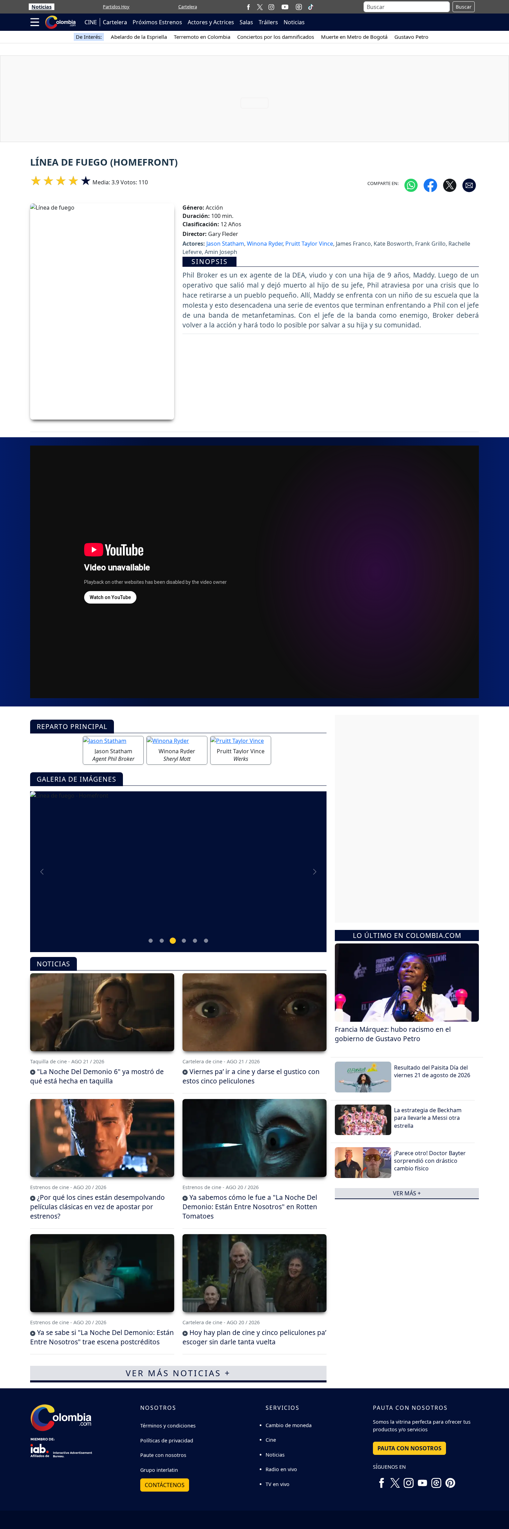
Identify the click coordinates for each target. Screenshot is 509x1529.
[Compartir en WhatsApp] (411, 184)
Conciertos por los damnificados (275, 36)
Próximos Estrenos (157, 22)
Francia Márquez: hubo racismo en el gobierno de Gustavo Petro (393, 1033)
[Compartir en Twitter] (450, 184)
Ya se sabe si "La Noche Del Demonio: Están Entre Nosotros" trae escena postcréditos (102, 1337)
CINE (90, 22)
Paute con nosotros (163, 1455)
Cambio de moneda (289, 1425)
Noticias (42, 6)
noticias (53, 963)
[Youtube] (285, 7)
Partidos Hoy (116, 6)
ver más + (407, 1193)
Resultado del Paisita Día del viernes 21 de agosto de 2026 (432, 1071)
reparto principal (72, 726)
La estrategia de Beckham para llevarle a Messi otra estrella (428, 1117)
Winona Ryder (265, 243)
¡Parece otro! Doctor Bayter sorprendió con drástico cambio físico (430, 1160)
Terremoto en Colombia (202, 36)
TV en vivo (277, 1484)
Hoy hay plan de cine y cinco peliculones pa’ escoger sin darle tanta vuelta (254, 1337)
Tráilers (268, 22)
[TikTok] (310, 6)
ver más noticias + (178, 1373)
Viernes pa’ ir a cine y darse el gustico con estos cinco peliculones (251, 1076)
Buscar (464, 6)
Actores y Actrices (211, 22)
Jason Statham (225, 243)
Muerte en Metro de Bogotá (354, 36)
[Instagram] (271, 6)
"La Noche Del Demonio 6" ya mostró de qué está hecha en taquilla (97, 1076)
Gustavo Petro (411, 36)
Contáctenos (165, 1485)
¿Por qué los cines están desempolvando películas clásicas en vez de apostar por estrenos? (97, 1207)
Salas (246, 22)
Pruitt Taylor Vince (309, 243)
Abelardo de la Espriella (139, 36)
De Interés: (89, 36)
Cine (271, 1439)
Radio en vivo (281, 1469)
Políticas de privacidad (166, 1440)
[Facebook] (248, 6)
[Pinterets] (450, 1480)
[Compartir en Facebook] (430, 184)
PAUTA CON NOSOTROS (409, 1448)
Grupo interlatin (159, 1470)
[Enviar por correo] (469, 184)
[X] (260, 6)
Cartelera (187, 6)
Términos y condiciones (168, 1425)
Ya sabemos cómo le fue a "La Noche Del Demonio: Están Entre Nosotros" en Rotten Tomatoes (249, 1207)
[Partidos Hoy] (299, 6)
